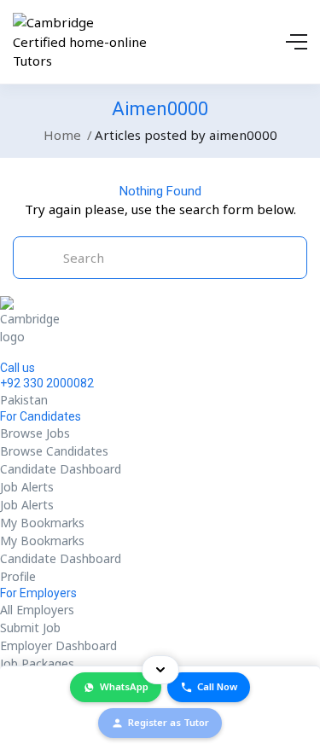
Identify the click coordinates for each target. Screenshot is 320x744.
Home (62, 134)
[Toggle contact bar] (160, 669)
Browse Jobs (35, 433)
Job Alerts (27, 487)
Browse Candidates (54, 451)
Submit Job (30, 627)
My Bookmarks (42, 522)
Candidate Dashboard (60, 469)
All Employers (37, 610)
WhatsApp (124, 686)
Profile (18, 576)
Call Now (217, 686)
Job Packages (37, 663)
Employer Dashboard (58, 645)
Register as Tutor (168, 722)
